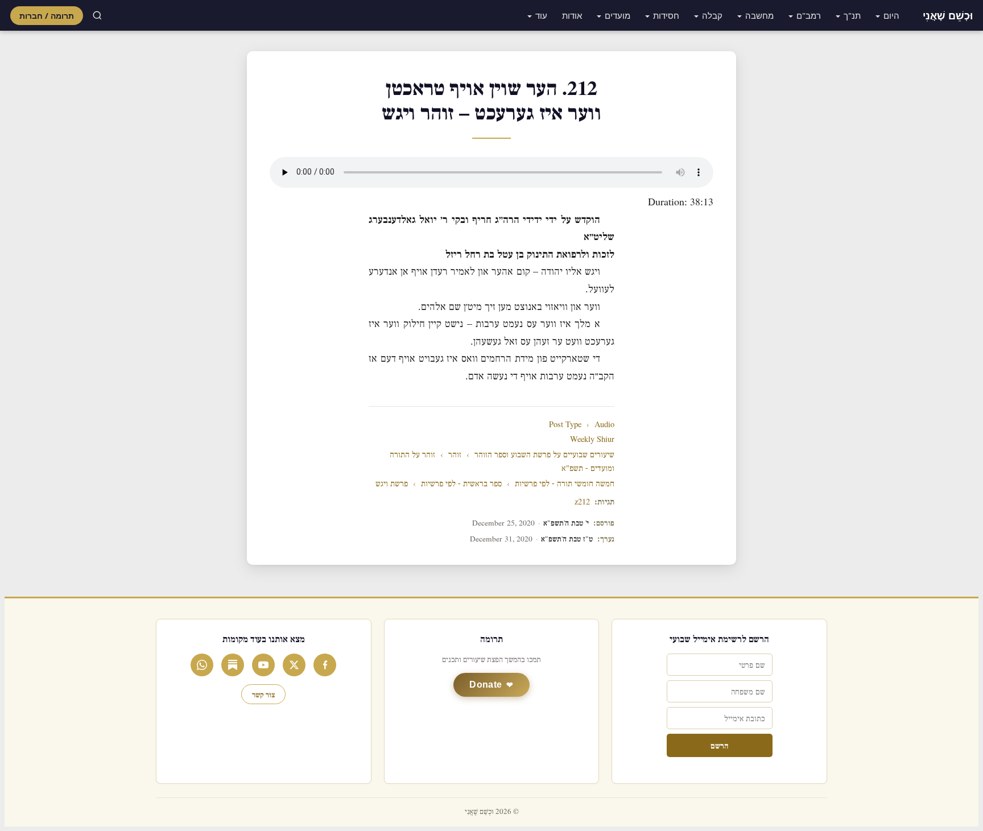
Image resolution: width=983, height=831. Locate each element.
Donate (485, 684)
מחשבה (759, 15)
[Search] (97, 15)
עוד (541, 15)
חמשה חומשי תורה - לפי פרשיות (564, 484)
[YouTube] (263, 665)
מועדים (617, 15)
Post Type (565, 424)
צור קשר (263, 694)
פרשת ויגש (391, 484)
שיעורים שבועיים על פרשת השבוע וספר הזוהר (544, 455)
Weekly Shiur (592, 439)
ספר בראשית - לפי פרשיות (461, 484)
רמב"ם (808, 15)
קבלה (712, 15)
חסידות (666, 15)
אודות (572, 15)
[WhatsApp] (202, 665)
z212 (582, 502)
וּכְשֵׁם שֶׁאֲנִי (948, 15)
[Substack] (232, 665)
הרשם (719, 745)
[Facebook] (324, 665)
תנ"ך (852, 15)
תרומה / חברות (46, 15)
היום (891, 15)
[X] (294, 665)
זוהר (454, 455)
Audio (604, 424)
